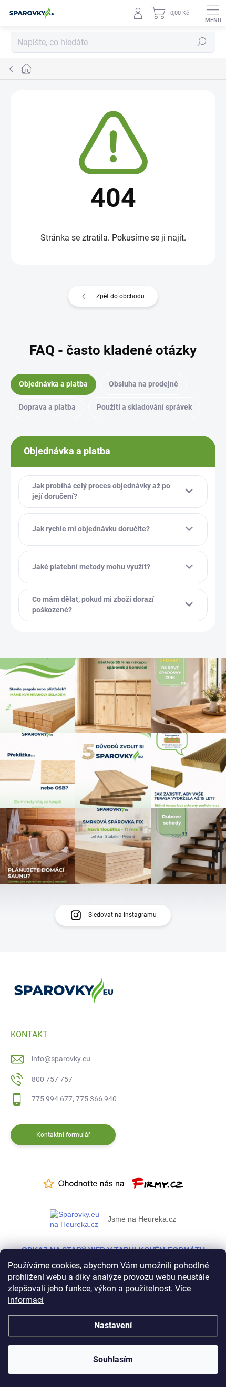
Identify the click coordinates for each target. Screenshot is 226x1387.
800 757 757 (52, 1079)
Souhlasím (113, 1359)
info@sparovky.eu (61, 1059)
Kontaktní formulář (63, 1135)
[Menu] (213, 13)
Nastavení (113, 1325)
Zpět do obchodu (120, 296)
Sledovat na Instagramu (122, 915)
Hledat (201, 42)
